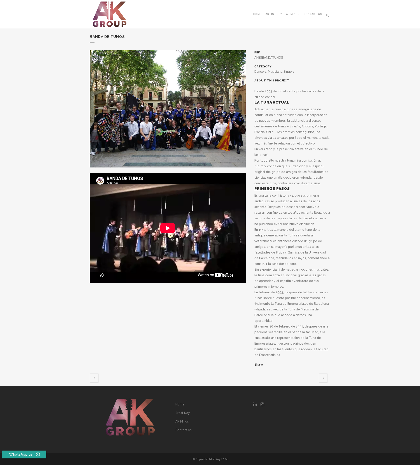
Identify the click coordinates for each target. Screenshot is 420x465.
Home (179, 404)
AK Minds (182, 421)
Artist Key (182, 413)
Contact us (183, 430)
